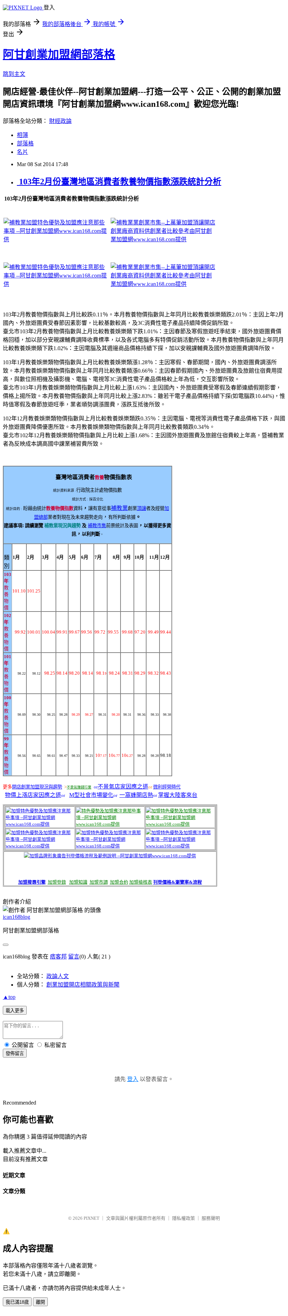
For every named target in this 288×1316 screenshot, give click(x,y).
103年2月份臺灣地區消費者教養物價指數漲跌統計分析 (119, 181)
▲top (9, 997)
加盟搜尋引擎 (32, 882)
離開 (40, 1302)
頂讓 (141, 508)
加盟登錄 (57, 882)
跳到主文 (14, 74)
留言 (73, 957)
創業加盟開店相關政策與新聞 (82, 985)
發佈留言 (15, 1053)
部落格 (25, 143)
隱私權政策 (183, 1218)
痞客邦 (58, 957)
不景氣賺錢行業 (79, 787)
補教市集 (97, 525)
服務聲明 (211, 1218)
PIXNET (91, 1218)
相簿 (22, 135)
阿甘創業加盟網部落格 (59, 54)
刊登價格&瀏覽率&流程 (177, 882)
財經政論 (60, 121)
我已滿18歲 (17, 1302)
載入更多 (15, 1010)
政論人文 (57, 976)
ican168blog (16, 917)
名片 (22, 152)
